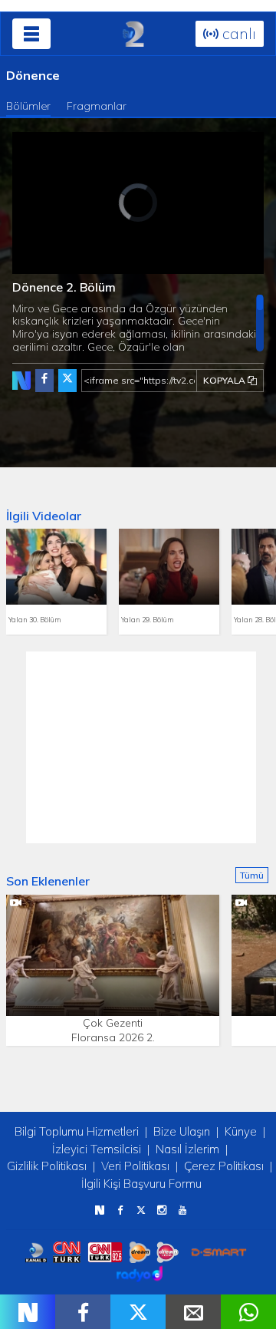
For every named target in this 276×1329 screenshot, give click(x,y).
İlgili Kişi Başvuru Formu (141, 1183)
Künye (241, 1131)
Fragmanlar (97, 106)
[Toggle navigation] (31, 33)
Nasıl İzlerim (187, 1149)
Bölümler (28, 106)
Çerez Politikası (224, 1166)
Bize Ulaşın (181, 1131)
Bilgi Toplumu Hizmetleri (77, 1131)
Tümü (252, 875)
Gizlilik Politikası (47, 1166)
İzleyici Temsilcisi (96, 1149)
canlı (237, 33)
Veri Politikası (135, 1166)
